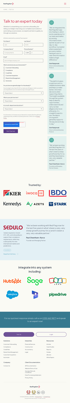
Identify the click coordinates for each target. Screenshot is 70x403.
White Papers (50, 357)
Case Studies (50, 347)
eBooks (49, 354)
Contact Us (7, 365)
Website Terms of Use (31, 368)
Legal (26, 352)
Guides (49, 352)
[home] (9, 4)
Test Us (11, 9)
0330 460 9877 (49, 318)
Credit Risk (7, 349)
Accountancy (29, 349)
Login (51, 334)
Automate (6, 357)
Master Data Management (11, 352)
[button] (64, 4)
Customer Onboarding (10, 344)
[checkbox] (23, 74)
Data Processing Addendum (33, 375)
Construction (29, 347)
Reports (49, 349)
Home (5, 9)
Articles (49, 344)
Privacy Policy (29, 377)
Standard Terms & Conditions (30, 371)
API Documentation (30, 365)
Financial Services (30, 344)
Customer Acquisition (10, 354)
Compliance (7, 347)
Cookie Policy (46, 396)
